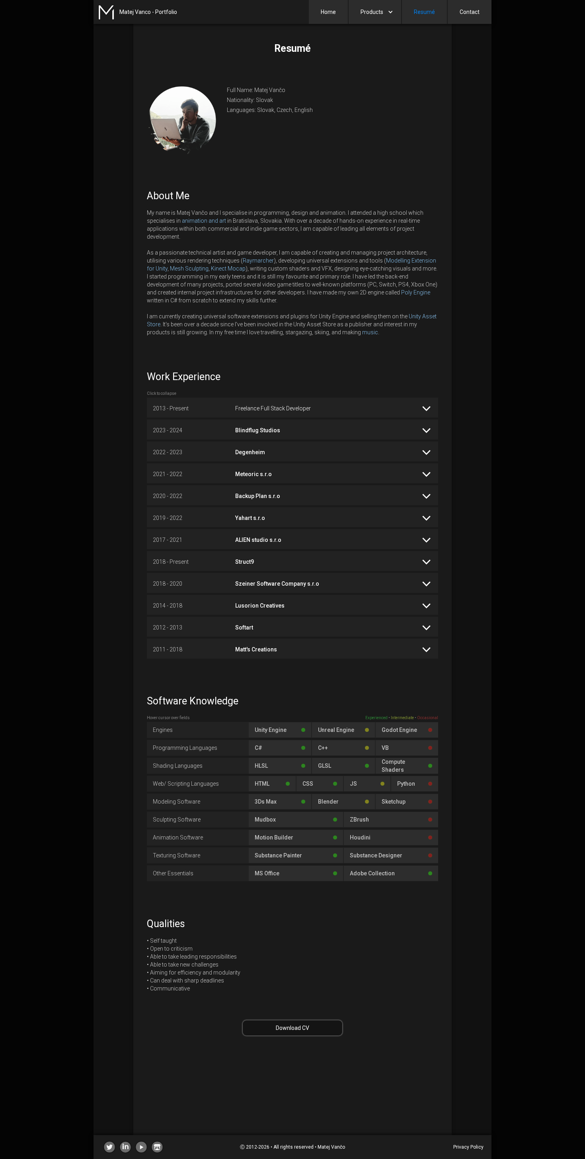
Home (328, 12)
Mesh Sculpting (189, 268)
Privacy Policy (468, 1147)
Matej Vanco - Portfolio (148, 12)
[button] (375, 12)
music (370, 332)
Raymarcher (258, 260)
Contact (470, 12)
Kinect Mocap (228, 268)
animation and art (204, 221)
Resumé (424, 12)
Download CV (292, 1028)
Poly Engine (415, 292)
